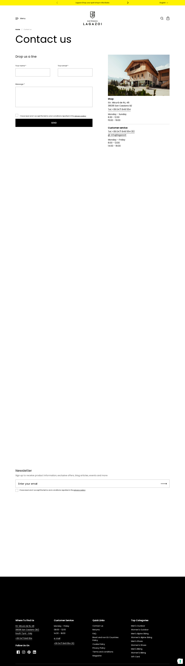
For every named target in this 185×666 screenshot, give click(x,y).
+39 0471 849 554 (23, 638)
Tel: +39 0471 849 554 (119, 109)
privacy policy (80, 116)
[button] (164, 2)
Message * (20, 84)
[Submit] (164, 484)
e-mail (57, 638)
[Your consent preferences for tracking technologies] (180, 661)
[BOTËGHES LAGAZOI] (92, 18)
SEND (54, 122)
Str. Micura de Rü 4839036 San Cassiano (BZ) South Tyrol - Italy (27, 630)
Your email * (63, 66)
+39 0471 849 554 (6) (64, 643)
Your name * (20, 66)
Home (17, 29)
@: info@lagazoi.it (117, 135)
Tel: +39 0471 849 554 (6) (121, 131)
